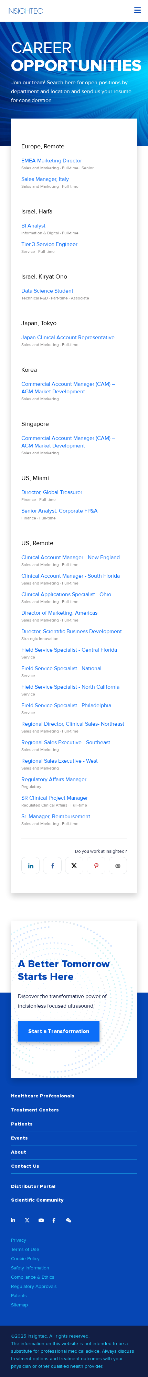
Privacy (18, 1240)
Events (19, 1138)
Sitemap (19, 1305)
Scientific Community (37, 1200)
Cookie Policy (25, 1259)
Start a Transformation (58, 1031)
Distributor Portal (33, 1186)
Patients (22, 1124)
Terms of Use (25, 1249)
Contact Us (25, 1166)
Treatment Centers (35, 1110)
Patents (19, 1296)
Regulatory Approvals (34, 1286)
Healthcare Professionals (42, 1096)
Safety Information (30, 1268)
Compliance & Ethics (32, 1277)
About (18, 1152)
